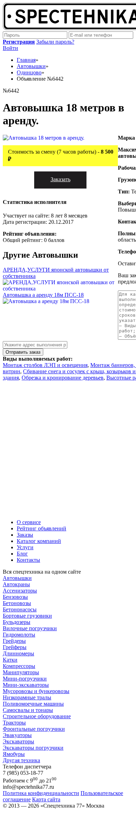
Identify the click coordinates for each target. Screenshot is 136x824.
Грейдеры (14, 641)
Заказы (25, 535)
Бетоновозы (17, 603)
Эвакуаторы (17, 735)
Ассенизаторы (20, 591)
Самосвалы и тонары (28, 710)
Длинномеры (18, 653)
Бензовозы (15, 597)
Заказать (60, 179)
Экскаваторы (18, 741)
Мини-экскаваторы (26, 685)
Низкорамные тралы (27, 697)
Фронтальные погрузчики (34, 729)
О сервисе (29, 522)
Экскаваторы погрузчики (33, 748)
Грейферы (15, 647)
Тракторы (14, 723)
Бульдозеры (16, 622)
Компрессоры (19, 666)
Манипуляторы (21, 672)
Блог (22, 554)
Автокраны (16, 584)
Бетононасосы (20, 609)
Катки (10, 660)
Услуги (25, 547)
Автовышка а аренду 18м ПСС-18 (43, 295)
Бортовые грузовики (27, 616)
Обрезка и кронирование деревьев (63, 378)
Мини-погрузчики (25, 679)
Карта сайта (46, 799)
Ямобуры (14, 754)
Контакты (28, 560)
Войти (10, 48)
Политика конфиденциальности (41, 793)
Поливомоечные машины (33, 704)
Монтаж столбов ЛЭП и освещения (45, 365)
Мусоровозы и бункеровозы (36, 691)
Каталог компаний (39, 541)
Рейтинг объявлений (41, 528)
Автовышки (17, 578)
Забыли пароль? (55, 42)
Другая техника (21, 760)
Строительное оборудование (37, 716)
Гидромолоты (19, 635)
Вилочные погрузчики (30, 628)
